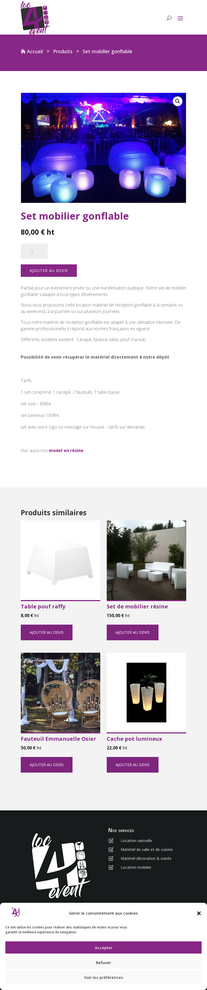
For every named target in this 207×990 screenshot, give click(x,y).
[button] (199, 913)
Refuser (103, 962)
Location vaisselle (136, 840)
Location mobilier (136, 867)
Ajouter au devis (49, 270)
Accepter (103, 947)
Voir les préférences (103, 977)
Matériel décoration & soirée (146, 858)
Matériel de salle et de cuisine (147, 849)
